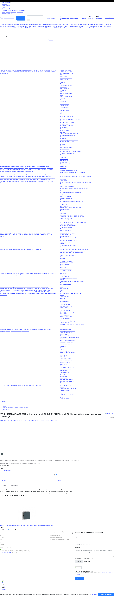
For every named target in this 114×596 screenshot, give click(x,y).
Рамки (12, 70)
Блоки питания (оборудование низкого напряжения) (19, 178)
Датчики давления (64, 206)
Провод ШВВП (63, 376)
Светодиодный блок (65, 304)
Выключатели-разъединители (11, 171)
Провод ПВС (63, 374)
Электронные (63, 87)
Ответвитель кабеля (65, 362)
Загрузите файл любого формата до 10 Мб (84, 558)
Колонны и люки (64, 334)
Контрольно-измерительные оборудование (28, 293)
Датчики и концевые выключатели (29, 179)
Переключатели (4, 71)
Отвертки (62, 243)
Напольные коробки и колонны (67, 340)
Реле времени (63, 313)
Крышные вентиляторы (65, 265)
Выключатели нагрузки (65, 230)
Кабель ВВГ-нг (63, 355)
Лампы (61, 287)
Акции (1, 539)
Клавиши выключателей (66, 117)
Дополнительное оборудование (23, 290)
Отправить (79, 578)
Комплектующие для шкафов (67, 255)
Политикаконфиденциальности (6, 546)
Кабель (12, 331)
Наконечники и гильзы (65, 369)
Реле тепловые (3, 295)
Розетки (2, 70)
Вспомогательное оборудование (68, 163)
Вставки (62, 113)
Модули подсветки (64, 145)
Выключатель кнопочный (66, 99)
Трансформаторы (64, 322)
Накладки (16, 70)
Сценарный (63, 101)
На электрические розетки (66, 116)
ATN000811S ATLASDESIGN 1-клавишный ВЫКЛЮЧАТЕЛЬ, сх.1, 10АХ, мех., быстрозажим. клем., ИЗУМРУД (26, 525)
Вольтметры (63, 274)
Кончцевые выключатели (66, 198)
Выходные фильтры (65, 264)
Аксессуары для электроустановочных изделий (19, 71)
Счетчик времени (24, 274)
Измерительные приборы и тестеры (69, 240)
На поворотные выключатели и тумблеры (70, 119)
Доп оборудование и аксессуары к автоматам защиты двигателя (76, 176)
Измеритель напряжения (66, 282)
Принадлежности (64, 154)
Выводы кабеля (64, 79)
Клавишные (63, 82)
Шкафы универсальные (21, 249)
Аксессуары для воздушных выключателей (70, 192)
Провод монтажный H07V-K (67, 381)
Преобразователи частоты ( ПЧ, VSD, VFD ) (32, 291)
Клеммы (62, 387)
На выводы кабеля (64, 130)
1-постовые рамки (64, 104)
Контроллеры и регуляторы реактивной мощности (72, 216)
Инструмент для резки (65, 236)
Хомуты (62, 349)
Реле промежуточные (65, 310)
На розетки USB (64, 124)
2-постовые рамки (64, 105)
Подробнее (94, 594)
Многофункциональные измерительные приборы (72, 281)
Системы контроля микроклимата (35, 249)
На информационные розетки (67, 122)
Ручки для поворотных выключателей (69, 140)
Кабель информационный (66, 360)
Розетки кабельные (64, 372)
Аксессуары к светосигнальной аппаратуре (70, 299)
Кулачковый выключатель (66, 306)
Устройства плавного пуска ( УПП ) (18, 288)
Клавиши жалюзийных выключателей (69, 133)
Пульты (62, 295)
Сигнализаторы (64, 307)
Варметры (62, 279)
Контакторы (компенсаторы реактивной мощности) (72, 215)
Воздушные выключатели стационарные (70, 194)
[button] (58, 585)
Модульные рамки (64, 112)
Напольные (63, 256)
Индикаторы (63, 303)
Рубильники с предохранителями (68, 225)
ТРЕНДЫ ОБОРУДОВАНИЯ (5, 552)
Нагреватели (63, 267)
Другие (61, 136)
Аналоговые (63, 168)
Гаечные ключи (63, 246)
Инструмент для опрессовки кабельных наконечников (73, 237)
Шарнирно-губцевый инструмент (68, 245)
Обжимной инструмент (65, 234)
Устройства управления (66, 261)
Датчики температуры (65, 196)
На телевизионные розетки (66, 125)
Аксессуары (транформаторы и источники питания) (72, 324)
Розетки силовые (64, 160)
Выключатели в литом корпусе (67, 186)
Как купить (2, 537)
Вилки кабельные (64, 159)
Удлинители (63, 157)
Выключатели (7, 70)
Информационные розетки (66, 73)
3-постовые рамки (64, 107)
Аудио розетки (63, 76)
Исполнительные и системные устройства (70, 151)
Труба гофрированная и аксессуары (20, 329)
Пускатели (62, 183)
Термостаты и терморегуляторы (27, 70)
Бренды (1, 535)
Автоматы (62, 174)
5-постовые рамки (64, 110)
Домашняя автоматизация (37, 71)
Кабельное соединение (20, 331)
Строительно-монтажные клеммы (68, 388)
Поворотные (63, 83)
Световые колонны (64, 296)
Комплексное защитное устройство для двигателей (40, 181)
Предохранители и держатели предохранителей (12, 176)
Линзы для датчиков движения (67, 135)
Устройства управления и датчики (68, 153)
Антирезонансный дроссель (67, 219)
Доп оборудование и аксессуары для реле (70, 312)
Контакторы (63, 179)
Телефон (77, 535)
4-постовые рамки (64, 108)
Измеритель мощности (65, 284)
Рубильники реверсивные (66, 224)
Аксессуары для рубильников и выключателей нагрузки (73, 222)
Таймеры (62, 91)
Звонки (61, 95)
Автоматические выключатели (7, 166)
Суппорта (62, 144)
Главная (4, 406)
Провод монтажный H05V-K (67, 379)
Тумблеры (62, 98)
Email (76, 541)
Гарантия (2, 544)
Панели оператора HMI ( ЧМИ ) (7, 290)
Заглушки (62, 132)
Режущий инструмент (65, 242)
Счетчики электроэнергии (6, 273)
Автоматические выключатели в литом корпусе (43, 178)
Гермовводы (63, 365)
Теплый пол (3, 401)
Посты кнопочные (64, 291)
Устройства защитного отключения (68, 170)
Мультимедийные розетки (66, 78)
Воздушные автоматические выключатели (10, 179)
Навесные (62, 258)
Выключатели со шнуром (66, 96)
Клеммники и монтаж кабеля (67, 394)
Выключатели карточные (66, 93)
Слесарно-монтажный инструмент (37, 233)
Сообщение (77, 547)
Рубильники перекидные (66, 227)
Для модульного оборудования (7, 249)
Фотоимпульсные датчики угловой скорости (70, 207)
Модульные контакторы (34, 169)
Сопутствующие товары (6, 233)
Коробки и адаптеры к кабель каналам (69, 337)
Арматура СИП (63, 364)
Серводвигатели (18, 291)
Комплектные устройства (66, 218)
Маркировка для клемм (65, 390)
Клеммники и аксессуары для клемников (21, 385)
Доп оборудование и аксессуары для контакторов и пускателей (75, 182)
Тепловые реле (63, 180)
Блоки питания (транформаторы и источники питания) (73, 321)
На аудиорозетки (64, 127)
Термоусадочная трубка (66, 344)
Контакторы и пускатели (20, 174)
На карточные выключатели (67, 141)
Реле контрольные (64, 315)
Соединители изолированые (67, 367)
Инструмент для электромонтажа (20, 233)
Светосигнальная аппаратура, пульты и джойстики (12, 287)
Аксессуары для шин (65, 398)
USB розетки (63, 74)
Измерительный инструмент (32, 234)
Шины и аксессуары (36, 385)
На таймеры (63, 138)
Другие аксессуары (64, 149)
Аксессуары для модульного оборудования (17, 168)
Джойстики (62, 298)
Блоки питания (3, 182)
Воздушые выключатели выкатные (68, 190)
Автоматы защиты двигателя (7, 174)
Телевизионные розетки (66, 71)
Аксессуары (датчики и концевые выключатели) (71, 201)
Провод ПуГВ (63, 378)
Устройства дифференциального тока (19, 169)
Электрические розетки (65, 70)
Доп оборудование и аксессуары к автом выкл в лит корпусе (75, 188)
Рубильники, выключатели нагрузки (14, 181)
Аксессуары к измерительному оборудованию (24, 273)
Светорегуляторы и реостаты (67, 85)
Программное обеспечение (6, 291)
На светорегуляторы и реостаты (68, 121)
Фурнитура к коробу (65, 335)
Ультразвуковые (64, 204)
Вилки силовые (63, 162)
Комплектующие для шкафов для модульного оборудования (74, 249)
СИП (61, 382)
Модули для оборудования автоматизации (44, 288)
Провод (28, 331)
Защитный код (78, 564)
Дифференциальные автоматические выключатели (72, 172)
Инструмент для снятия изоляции (68, 233)
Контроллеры (30, 288)
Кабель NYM (63, 356)
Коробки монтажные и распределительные (45, 70)
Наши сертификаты (4, 542)
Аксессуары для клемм (65, 385)
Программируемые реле (66, 316)
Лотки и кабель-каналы (5, 329)
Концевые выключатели (66, 326)
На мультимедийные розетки (67, 128)
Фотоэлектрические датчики (67, 203)
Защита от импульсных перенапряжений (25, 166)
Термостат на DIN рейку (66, 269)
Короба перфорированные (66, 332)
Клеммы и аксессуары (5, 385)
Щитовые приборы (40, 273)
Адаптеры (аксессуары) (66, 147)
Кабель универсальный (65, 358)
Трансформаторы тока (32, 174)
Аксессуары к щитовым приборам (68, 278)
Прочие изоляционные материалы (68, 352)
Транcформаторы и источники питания (40, 290)
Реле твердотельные (65, 318)
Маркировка (63, 346)
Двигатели (25, 181)
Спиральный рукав (64, 351)
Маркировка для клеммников (67, 392)
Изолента (62, 347)
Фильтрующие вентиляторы (66, 262)
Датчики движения (64, 88)
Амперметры (63, 273)
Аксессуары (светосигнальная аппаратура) (70, 293)
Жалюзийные (63, 90)
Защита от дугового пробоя (26, 171)
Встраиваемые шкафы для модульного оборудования (73, 251)
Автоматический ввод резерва (45, 174)
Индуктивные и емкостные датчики (68, 199)
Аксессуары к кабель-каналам (67, 331)
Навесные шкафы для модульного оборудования (72, 252)
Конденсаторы (63, 213)
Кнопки (61, 290)
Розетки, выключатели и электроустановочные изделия (15, 407)
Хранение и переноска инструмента (16, 234)
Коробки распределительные (67, 342)
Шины (61, 397)
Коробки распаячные (65, 339)
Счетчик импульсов (15, 274)
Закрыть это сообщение (106, 594)
